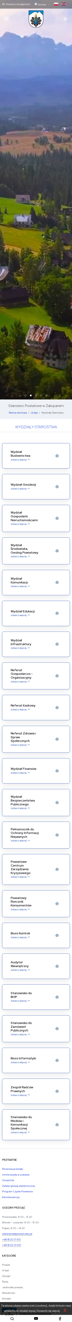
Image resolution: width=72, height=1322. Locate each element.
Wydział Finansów (23, 769)
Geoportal (8, 1180)
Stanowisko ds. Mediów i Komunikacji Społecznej (21, 1122)
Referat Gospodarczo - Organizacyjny (22, 673)
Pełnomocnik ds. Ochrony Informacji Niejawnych (25, 833)
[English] (64, 3)
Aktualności (8, 1292)
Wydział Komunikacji (19, 580)
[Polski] (56, 3)
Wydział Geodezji (23, 484)
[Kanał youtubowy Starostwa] (36, 1318)
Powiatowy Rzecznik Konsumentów (21, 901)
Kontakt (6, 1298)
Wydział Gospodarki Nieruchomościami (24, 516)
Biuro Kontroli (20, 933)
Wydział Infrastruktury (21, 642)
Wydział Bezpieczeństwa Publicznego (23, 800)
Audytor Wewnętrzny (20, 964)
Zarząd (6, 1276)
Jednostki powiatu (12, 1287)
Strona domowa (18, 412)
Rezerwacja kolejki (12, 1168)
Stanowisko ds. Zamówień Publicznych (21, 1026)
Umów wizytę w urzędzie (16, 1174)
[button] (12, 1318)
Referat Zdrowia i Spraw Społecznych (23, 737)
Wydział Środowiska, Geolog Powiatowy (24, 548)
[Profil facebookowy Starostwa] (60, 1318)
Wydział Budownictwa (20, 454)
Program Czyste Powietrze (17, 1191)
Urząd (34, 412)
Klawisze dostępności (17, 4)
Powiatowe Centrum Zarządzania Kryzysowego (20, 867)
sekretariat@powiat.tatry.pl (17, 1233)
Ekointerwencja (11, 1197)
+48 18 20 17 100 (11, 1239)
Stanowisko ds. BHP (21, 995)
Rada (5, 1281)
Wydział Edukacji (23, 611)
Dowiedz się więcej (48, 1311)
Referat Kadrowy (23, 705)
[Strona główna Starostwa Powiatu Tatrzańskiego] (36, 19)
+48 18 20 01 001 (11, 1245)
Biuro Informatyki (23, 1058)
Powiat (6, 1264)
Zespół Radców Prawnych (22, 1089)
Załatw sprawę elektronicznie (18, 1185)
